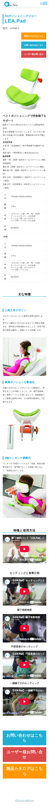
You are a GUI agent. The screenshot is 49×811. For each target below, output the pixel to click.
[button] (45, 3)
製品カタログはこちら (33, 36)
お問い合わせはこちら (33, 45)
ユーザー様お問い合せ (33, 54)
